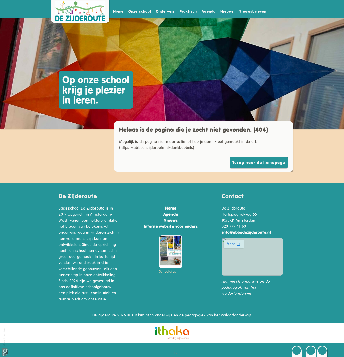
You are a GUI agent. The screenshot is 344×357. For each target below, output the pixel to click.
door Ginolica (4, 337)
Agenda (209, 11)
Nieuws (227, 11)
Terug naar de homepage (258, 162)
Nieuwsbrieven (252, 11)
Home (118, 11)
